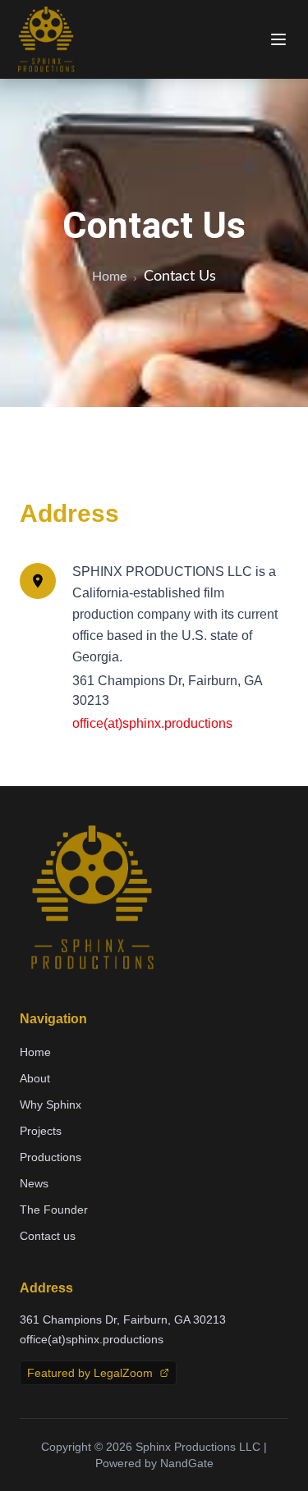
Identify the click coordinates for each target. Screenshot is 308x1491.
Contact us (48, 1235)
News (34, 1183)
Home (109, 276)
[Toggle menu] (278, 39)
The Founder (54, 1209)
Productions (50, 1157)
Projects (41, 1130)
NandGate (187, 1463)
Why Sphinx (50, 1104)
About (35, 1078)
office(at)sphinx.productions (152, 723)
